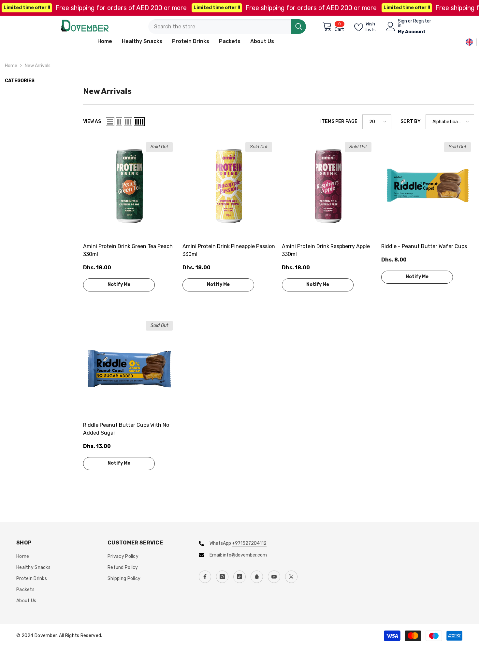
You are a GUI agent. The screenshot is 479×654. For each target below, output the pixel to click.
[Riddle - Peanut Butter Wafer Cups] (427, 185)
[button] (110, 121)
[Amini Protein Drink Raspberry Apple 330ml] (328, 185)
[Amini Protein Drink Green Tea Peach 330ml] (129, 185)
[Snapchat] (257, 577)
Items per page (338, 121)
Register (422, 21)
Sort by (410, 121)
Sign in (402, 23)
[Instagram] (222, 577)
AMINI (89, 238)
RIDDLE (388, 238)
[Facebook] (205, 577)
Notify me (119, 284)
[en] (469, 42)
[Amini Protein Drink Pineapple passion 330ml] (228, 185)
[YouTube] (274, 577)
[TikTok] (239, 577)
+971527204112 (249, 543)
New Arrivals (38, 65)
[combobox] (219, 26)
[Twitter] (291, 577)
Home (11, 65)
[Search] (227, 26)
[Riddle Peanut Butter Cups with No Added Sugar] (129, 364)
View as (92, 121)
